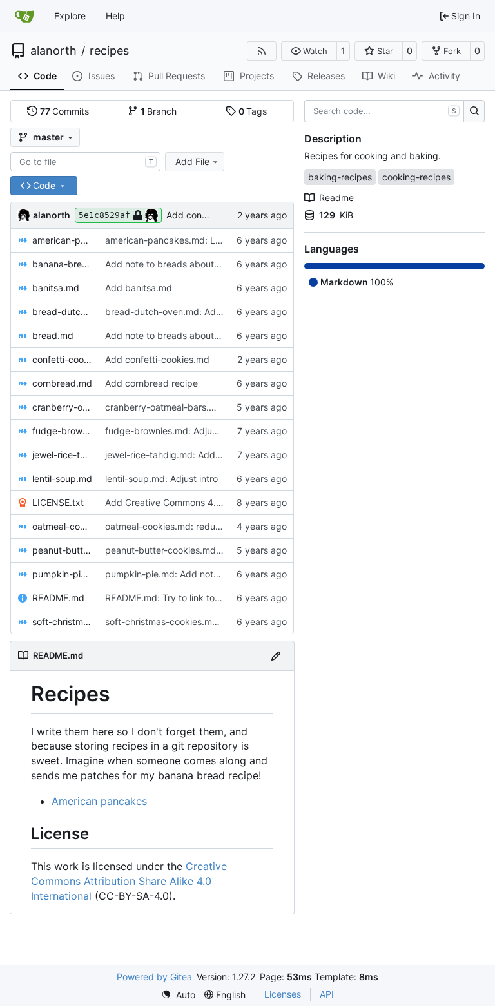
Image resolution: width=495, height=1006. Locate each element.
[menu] (178, 994)
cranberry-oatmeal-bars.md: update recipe (196, 406)
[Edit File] (276, 655)
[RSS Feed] (262, 51)
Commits (65, 111)
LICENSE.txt (58, 502)
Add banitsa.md (138, 287)
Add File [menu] (192, 161)
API (327, 994)
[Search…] (474, 111)
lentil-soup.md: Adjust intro (161, 478)
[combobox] (85, 161)
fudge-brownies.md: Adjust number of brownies (205, 430)
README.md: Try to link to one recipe (183, 597)
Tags (252, 111)
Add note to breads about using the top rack (199, 263)
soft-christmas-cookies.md (62, 621)
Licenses (282, 994)
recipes (109, 50)
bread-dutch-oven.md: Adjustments (181, 311)
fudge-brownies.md (62, 430)
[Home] (24, 16)
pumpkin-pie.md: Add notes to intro (180, 573)
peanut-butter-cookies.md (62, 550)
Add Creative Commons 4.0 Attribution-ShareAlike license (226, 502)
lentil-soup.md (62, 478)
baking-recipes (340, 176)
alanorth (53, 50)
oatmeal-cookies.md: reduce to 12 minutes (194, 526)
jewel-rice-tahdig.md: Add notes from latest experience (221, 454)
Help (115, 15)
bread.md (52, 335)
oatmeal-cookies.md (62, 526)
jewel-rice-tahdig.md (62, 454)
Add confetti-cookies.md (157, 359)
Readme (336, 197)
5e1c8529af (104, 215)
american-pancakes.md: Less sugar (180, 240)
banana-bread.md (62, 263)
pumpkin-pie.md (62, 573)
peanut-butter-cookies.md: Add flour (182, 550)
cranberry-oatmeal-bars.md (62, 406)
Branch (159, 111)
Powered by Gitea (154, 976)
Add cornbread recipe (151, 383)
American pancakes (99, 801)
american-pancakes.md (62, 240)
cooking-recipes (416, 176)
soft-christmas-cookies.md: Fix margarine (192, 621)
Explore (70, 15)
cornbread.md (62, 383)
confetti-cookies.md (62, 359)
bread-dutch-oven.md (62, 311)
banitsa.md (55, 287)
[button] (309, 51)
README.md (58, 597)
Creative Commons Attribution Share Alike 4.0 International (129, 881)
